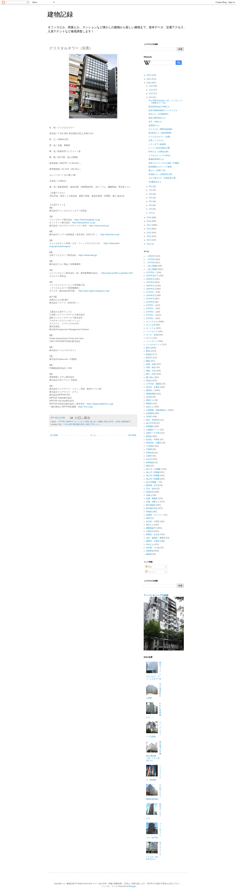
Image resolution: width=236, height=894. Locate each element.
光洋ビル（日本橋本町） (159, 114)
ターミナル (151, 328)
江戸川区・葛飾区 (154, 384)
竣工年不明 (151, 423)
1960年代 (150, 279)
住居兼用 (150, 413)
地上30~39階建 (152, 479)
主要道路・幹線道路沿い (156, 410)
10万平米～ (151, 272)
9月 (150, 97)
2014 (149, 236)
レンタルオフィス (154, 344)
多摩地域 (150, 462)
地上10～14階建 (96, 422)
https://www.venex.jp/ (99, 225)
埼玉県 (149, 397)
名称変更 (150, 551)
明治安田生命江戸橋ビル (159, 107)
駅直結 (149, 354)
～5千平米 (150, 263)
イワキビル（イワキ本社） (160, 155)
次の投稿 (54, 435)
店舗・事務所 (152, 498)
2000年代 (150, 295)
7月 (150, 190)
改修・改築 (151, 364)
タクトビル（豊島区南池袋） (161, 129)
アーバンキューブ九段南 (156, 595)
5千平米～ (150, 315)
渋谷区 (149, 416)
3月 (150, 205)
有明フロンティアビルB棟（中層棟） (165, 163)
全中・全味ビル (155, 121)
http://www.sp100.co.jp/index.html (117, 273)
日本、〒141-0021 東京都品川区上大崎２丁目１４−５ (79, 424)
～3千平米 (61, 422)
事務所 (149, 403)
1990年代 (150, 289)
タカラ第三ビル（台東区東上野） (163, 178)
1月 (150, 213)
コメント (151, 572)
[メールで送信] (76, 417)
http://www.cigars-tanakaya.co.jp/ (94, 291)
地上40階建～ (152, 482)
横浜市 (149, 357)
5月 (150, 198)
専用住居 (150, 453)
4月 (150, 201)
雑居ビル (150, 400)
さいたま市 (151, 325)
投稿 (149, 567)
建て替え (150, 377)
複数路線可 (126, 422)
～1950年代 (151, 256)
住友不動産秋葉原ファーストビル (163, 110)
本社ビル (150, 544)
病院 (148, 518)
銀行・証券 (151, 374)
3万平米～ (150, 308)
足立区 (149, 459)
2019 (149, 217)
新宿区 (149, 436)
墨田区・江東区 (153, 541)
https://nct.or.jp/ (85, 406)
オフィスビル (79, 422)
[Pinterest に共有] (88, 417)
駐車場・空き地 (153, 485)
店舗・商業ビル (153, 502)
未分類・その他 (153, 548)
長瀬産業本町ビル (156, 159)
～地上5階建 (151, 266)
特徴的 (149, 512)
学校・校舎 (151, 367)
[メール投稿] (71, 417)
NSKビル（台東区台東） (159, 152)
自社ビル (150, 407)
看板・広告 (151, 371)
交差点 (149, 380)
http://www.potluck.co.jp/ (83, 222)
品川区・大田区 (114, 422)
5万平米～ (150, 318)
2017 (149, 225)
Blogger (132, 886)
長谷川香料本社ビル (157, 118)
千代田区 (150, 446)
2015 (149, 232)
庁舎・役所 (151, 489)
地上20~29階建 (152, 475)
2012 (149, 244)
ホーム (93, 435)
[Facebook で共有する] (85, 417)
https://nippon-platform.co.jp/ (100, 404)
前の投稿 (132, 435)
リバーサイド (152, 341)
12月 (151, 86)
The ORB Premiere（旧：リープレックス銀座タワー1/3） (165, 101)
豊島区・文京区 (153, 534)
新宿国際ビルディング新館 (160, 167)
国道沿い (150, 390)
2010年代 (150, 299)
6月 (150, 194)
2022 (149, 75)
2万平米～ (150, 305)
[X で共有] (82, 417)
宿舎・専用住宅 (153, 420)
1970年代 (150, 282)
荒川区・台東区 (153, 387)
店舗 (105, 422)
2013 (149, 240)
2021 (149, 79)
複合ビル (150, 525)
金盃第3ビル (154, 125)
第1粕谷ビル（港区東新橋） (161, 133)
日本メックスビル (156, 140)
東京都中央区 (152, 508)
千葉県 (149, 449)
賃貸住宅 (150, 492)
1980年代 (69, 422)
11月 (151, 90)
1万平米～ (150, 292)
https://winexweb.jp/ (88, 255)
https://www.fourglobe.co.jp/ (87, 219)
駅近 (148, 348)
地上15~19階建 (152, 472)
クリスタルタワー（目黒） (160, 137)
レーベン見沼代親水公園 (159, 148)
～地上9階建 (151, 269)
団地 (148, 466)
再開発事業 (151, 394)
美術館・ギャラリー (154, 515)
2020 (149, 83)
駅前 (87, 422)
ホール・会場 (152, 335)
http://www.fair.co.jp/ (110, 234)
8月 (150, 186)
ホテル (149, 338)
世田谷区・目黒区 (154, 443)
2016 (149, 229)
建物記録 (60, 14)
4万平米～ (150, 312)
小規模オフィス (153, 430)
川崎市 (149, 456)
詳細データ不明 (153, 433)
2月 (150, 209)
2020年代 (150, 302)
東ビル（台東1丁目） (158, 170)
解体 (148, 361)
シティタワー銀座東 (157, 144)
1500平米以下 (152, 276)
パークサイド (152, 331)
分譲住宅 (150, 531)
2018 (149, 221)
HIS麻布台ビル (155, 182)
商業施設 (150, 426)
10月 (151, 93)
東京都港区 (151, 505)
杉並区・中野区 (153, 439)
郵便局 (149, 554)
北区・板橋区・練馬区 (155, 538)
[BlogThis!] (79, 417)
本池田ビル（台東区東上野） (161, 174)
